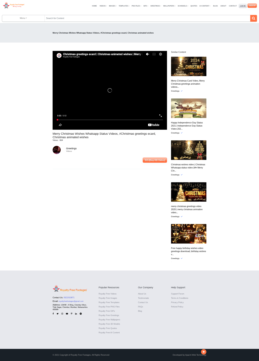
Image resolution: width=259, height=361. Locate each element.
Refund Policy (177, 307)
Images (112, 6)
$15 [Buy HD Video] (155, 160)
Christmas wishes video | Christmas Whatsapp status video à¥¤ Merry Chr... (188, 167)
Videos (103, 6)
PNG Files (136, 6)
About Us (142, 294)
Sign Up (252, 6)
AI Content (204, 6)
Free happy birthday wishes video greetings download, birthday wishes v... (188, 251)
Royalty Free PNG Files (109, 307)
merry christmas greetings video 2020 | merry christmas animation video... (187, 209)
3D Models (182, 6)
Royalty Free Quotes (108, 328)
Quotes (193, 6)
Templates (123, 6)
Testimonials (143, 298)
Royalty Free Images (108, 298)
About (223, 6)
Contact (233, 6)
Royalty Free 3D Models (109, 324)
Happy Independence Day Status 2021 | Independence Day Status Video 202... (187, 126)
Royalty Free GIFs (107, 311)
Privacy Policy (177, 302)
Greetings (155, 6)
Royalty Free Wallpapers (109, 319)
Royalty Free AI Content (109, 332)
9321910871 (69, 297)
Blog (215, 6)
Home (94, 6)
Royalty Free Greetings (109, 315)
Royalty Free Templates (109, 302)
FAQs (140, 307)
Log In (243, 6)
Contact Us (143, 302)
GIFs (145, 6)
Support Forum (177, 294)
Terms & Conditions (179, 298)
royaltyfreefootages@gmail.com (71, 301)
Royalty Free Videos (108, 294)
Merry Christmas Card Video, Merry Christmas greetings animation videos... (188, 84)
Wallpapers (168, 6)
